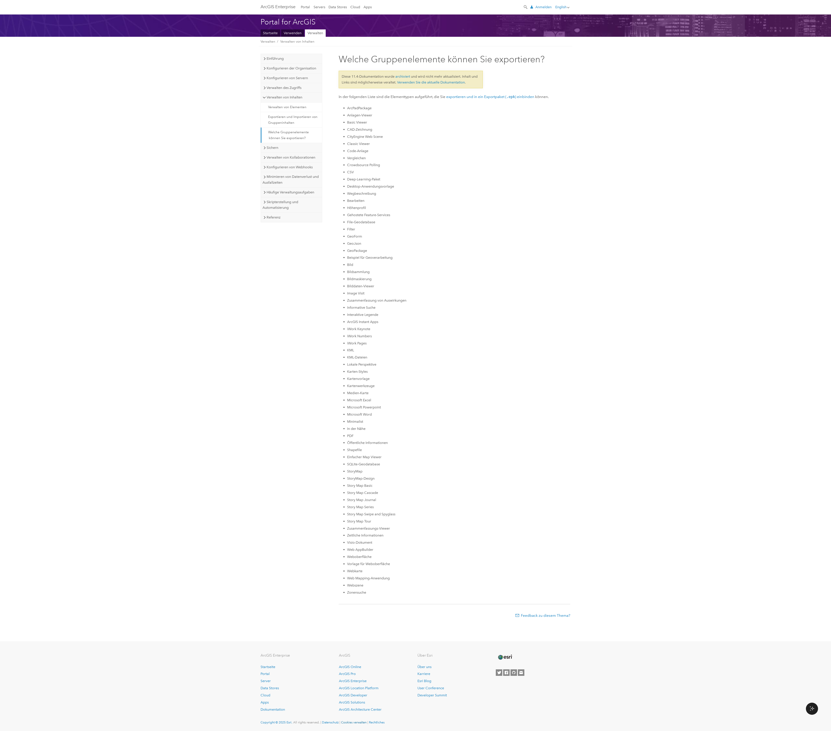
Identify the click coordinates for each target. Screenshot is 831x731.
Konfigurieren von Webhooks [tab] (290, 167)
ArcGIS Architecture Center (360, 709)
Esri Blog (424, 681)
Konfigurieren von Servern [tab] (287, 78)
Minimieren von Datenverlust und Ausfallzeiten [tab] (291, 179)
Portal (305, 7)
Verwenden (292, 33)
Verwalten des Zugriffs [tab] (284, 88)
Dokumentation (273, 709)
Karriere (423, 674)
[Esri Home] (504, 657)
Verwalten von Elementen (287, 107)
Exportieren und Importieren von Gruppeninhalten (292, 119)
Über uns (424, 667)
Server (266, 681)
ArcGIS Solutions (352, 702)
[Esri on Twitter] (499, 672)
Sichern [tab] (272, 148)
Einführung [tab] (275, 58)
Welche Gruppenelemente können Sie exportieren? (288, 135)
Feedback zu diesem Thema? (545, 615)
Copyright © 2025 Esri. (276, 722)
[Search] (525, 6)
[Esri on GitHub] (514, 672)
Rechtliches (377, 722)
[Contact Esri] (521, 672)
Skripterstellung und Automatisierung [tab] (280, 205)
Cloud (355, 7)
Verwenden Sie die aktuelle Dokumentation (431, 82)
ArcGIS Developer (353, 695)
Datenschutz (330, 722)
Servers (319, 7)
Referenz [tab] (273, 217)
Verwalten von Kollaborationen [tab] (291, 157)
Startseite (270, 33)
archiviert (402, 76)
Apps (368, 7)
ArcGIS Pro (347, 674)
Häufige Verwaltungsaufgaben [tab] (290, 192)
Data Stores (338, 7)
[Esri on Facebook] (506, 672)
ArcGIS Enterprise (278, 6)
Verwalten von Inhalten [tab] (284, 97)
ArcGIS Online (350, 667)
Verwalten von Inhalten (297, 41)
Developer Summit (432, 695)
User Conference (430, 688)
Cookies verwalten (354, 722)
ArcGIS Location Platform (358, 688)
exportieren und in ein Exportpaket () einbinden (490, 97)
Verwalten (315, 33)
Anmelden (543, 7)
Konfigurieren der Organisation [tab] (291, 68)
